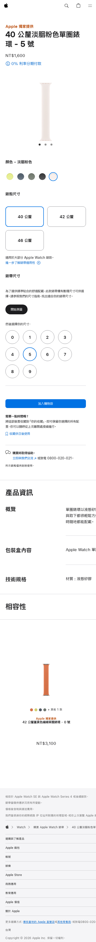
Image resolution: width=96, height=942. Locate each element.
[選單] (90, 6)
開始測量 (16, 309)
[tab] (40, 145)
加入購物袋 (45, 403)
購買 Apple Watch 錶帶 (48, 827)
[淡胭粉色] (53, 176)
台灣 (8, 930)
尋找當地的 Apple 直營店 (39, 921)
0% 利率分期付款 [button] (35, 64)
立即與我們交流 (24, 458)
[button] (66, 6)
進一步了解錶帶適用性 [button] (20, 262)
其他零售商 (64, 921)
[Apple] (7, 827)
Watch (21, 827)
